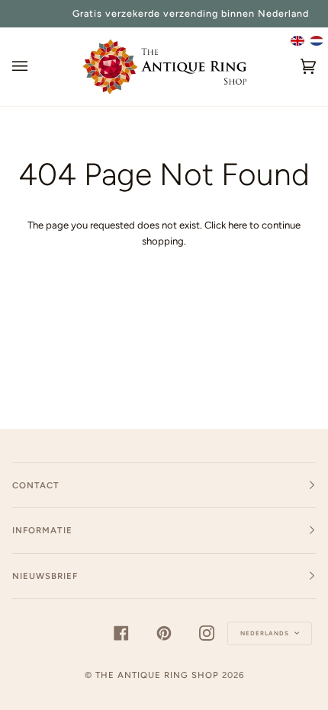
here (237, 225)
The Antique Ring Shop (157, 675)
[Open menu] (35, 66)
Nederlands (265, 633)
